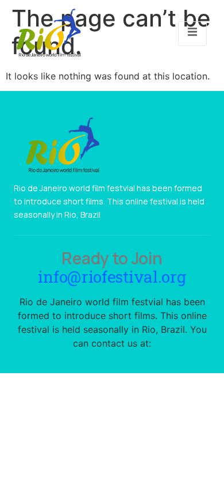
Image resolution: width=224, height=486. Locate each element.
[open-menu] (192, 33)
